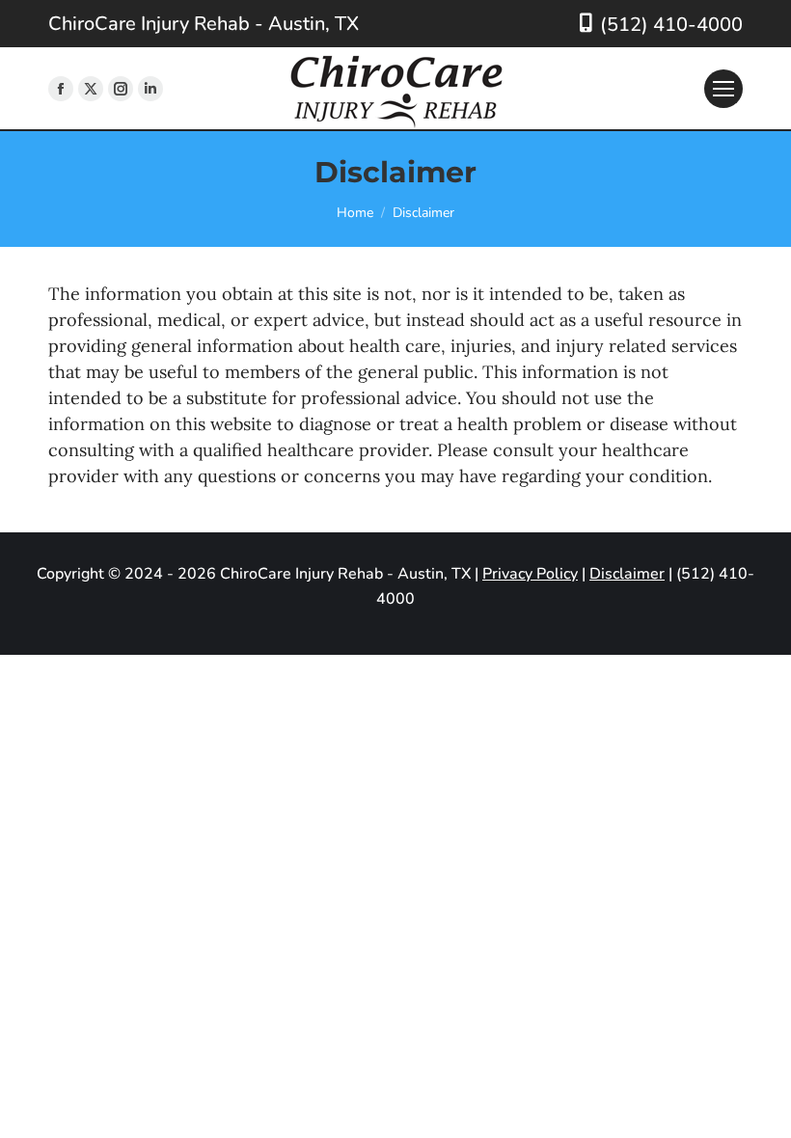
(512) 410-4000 (671, 25)
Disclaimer (627, 573)
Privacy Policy (530, 573)
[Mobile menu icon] (723, 88)
